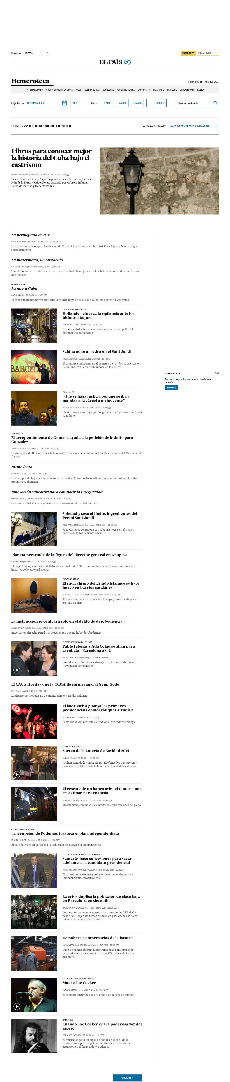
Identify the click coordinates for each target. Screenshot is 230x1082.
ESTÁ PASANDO (36, 90)
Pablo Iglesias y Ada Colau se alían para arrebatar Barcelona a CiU (99, 649)
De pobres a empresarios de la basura (98, 938)
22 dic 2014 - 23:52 (36, 295)
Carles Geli (17, 561)
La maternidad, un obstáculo (37, 260)
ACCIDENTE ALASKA (126, 90)
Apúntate (172, 387)
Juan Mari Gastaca (72, 407)
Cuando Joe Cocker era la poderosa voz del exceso (102, 1026)
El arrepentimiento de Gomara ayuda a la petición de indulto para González (72, 440)
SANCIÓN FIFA (144, 90)
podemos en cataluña (22, 829)
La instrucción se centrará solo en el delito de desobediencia (67, 621)
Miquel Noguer (70, 658)
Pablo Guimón (70, 990)
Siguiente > (127, 1078)
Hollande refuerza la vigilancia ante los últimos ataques (98, 316)
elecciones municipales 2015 (77, 642)
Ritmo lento (21, 467)
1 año (107, 103)
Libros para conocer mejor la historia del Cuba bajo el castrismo (51, 158)
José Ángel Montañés (73, 525)
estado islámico (71, 579)
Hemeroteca (30, 81)
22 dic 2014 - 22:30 (48, 840)
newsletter (173, 373)
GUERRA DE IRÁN (92, 90)
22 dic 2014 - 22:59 (88, 758)
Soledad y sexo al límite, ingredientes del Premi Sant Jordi (100, 516)
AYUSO (79, 90)
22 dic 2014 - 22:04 (108, 945)
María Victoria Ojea (73, 945)
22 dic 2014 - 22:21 (114, 870)
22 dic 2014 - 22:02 (97, 990)
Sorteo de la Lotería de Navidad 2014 (96, 751)
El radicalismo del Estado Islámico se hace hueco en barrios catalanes (101, 586)
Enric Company (18, 242)
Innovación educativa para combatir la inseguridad (57, 492)
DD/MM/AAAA (35, 103)
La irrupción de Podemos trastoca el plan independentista (65, 834)
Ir (74, 103)
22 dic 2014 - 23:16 (61, 499)
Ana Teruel (68, 325)
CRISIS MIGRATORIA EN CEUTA (59, 90)
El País (66, 758)
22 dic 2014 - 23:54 (48, 242)
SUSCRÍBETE (188, 53)
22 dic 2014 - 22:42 (101, 800)
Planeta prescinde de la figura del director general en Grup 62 (69, 555)
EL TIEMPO (172, 90)
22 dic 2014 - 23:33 (100, 407)
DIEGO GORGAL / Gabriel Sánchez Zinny (30, 499)
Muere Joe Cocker (79, 983)
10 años (137, 103)
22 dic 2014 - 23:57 (58, 174)
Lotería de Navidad (72, 747)
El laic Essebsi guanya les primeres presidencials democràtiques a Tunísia (98, 708)
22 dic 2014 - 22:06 (106, 908)
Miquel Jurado (70, 359)
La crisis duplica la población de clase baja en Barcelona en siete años (101, 899)
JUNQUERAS (108, 90)
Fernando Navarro (72, 1035)
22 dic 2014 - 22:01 (93, 1035)
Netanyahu (158, 90)
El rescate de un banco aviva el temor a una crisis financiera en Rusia (102, 791)
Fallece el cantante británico (78, 979)
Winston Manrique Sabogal (25, 174)
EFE (13, 691)
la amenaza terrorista (75, 309)
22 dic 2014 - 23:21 (36, 474)
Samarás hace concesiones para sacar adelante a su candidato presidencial (97, 861)
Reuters (67, 717)
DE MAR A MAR (18, 284)
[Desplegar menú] (14, 62)
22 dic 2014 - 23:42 (100, 359)
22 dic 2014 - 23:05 (106, 525)
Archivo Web (211, 82)
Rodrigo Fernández (72, 800)
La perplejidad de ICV (30, 235)
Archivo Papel (195, 82)
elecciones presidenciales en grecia (81, 854)
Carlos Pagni (18, 295)
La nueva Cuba (24, 289)
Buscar (215, 103)
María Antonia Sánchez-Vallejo (79, 870)
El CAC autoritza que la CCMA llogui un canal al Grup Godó (65, 685)
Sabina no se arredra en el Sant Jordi (97, 352)
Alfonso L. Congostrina (75, 595)
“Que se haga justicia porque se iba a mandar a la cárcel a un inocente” (96, 399)
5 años (122, 103)
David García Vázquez (73, 908)
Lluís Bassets (18, 474)
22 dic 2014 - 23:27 (48, 448)
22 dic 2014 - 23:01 (36, 691)
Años (159, 103)
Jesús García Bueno (21, 628)
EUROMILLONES (187, 90)
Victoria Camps (19, 267)
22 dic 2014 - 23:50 (91, 325)
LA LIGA (200, 90)
